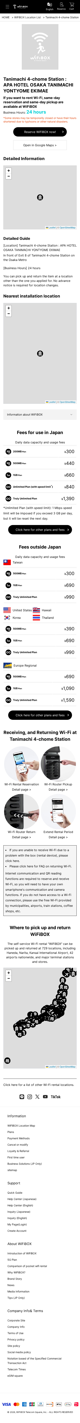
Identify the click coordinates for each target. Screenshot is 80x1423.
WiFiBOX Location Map (21, 1125)
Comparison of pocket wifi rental (27, 1266)
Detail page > (21, 789)
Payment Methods (18, 1138)
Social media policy (19, 1352)
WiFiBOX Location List (27, 17)
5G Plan (12, 1259)
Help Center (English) (20, 1205)
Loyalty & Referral (18, 1151)
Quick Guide (14, 1192)
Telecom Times (16, 1369)
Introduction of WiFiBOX (21, 1253)
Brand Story (14, 1278)
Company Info (16, 1326)
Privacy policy (16, 1339)
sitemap (12, 1170)
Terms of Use (15, 1333)
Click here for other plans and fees (40, 530)
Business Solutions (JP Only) (24, 1163)
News (10, 1285)
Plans (10, 1132)
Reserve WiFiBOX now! (40, 132)
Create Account (16, 1230)
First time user (16, 1157)
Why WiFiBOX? (16, 1272)
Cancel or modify (17, 1144)
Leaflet (52, 227)
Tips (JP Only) (16, 1297)
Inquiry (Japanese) (18, 1211)
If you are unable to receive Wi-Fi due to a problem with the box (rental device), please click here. (37, 855)
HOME (5, 17)
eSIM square (15, 1375)
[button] (40, 197)
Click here (10, 1085)
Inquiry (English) (17, 1218)
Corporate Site (16, 1320)
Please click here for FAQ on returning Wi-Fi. (40, 866)
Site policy (13, 1345)
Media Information (18, 1291)
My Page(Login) (17, 1224)
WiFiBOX (20, 1412)
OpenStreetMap (68, 227)
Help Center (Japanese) (21, 1199)
